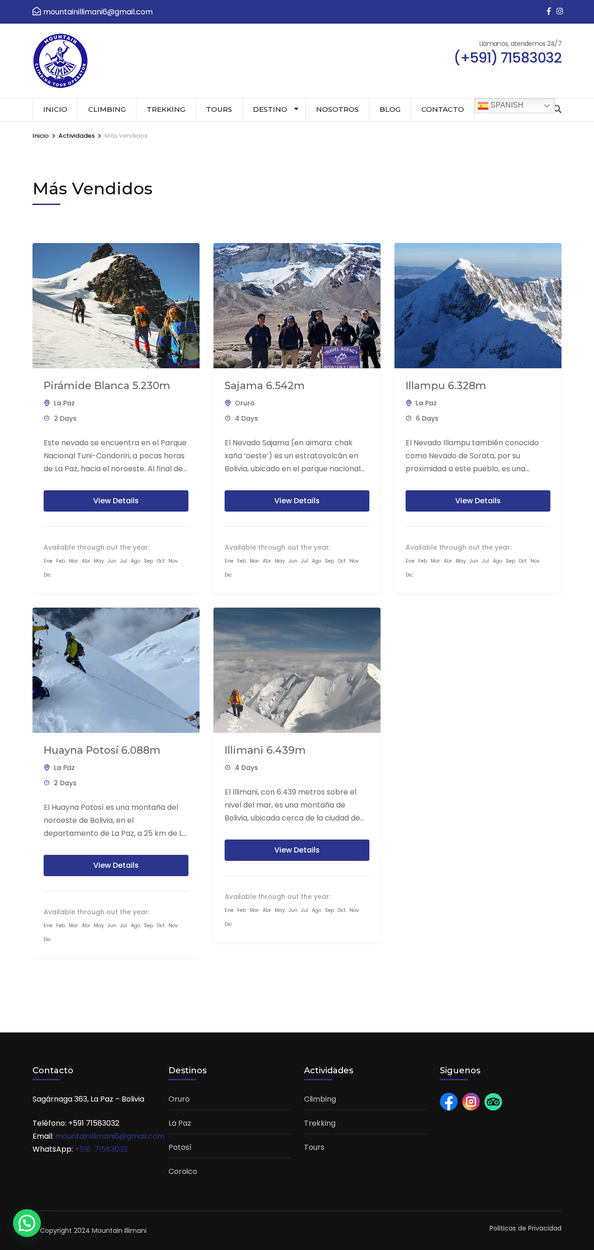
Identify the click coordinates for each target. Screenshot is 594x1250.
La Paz (64, 403)
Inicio (55, 109)
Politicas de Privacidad (526, 1228)
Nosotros (337, 109)
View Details (116, 500)
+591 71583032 (101, 1149)
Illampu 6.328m (446, 385)
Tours (219, 109)
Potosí (180, 1147)
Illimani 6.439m (265, 750)
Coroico (182, 1171)
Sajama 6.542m (265, 385)
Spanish (506, 105)
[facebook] (546, 5)
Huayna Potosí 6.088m (102, 750)
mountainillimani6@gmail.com (110, 1136)
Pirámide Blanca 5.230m (107, 385)
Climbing (107, 109)
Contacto (442, 109)
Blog (390, 109)
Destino (270, 109)
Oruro (245, 403)
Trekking (166, 109)
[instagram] (556, 5)
